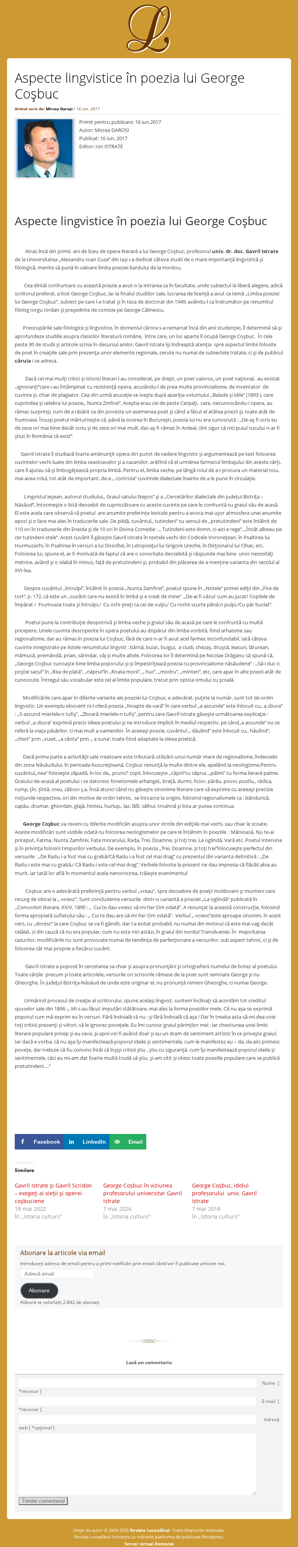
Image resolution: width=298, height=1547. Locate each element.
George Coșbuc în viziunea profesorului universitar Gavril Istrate (142, 1193)
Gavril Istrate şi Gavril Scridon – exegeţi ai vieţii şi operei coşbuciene (53, 1193)
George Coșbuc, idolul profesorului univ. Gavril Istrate (224, 1193)
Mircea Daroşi (59, 108)
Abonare (39, 1291)
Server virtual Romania (149, 1544)
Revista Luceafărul (149, 1530)
